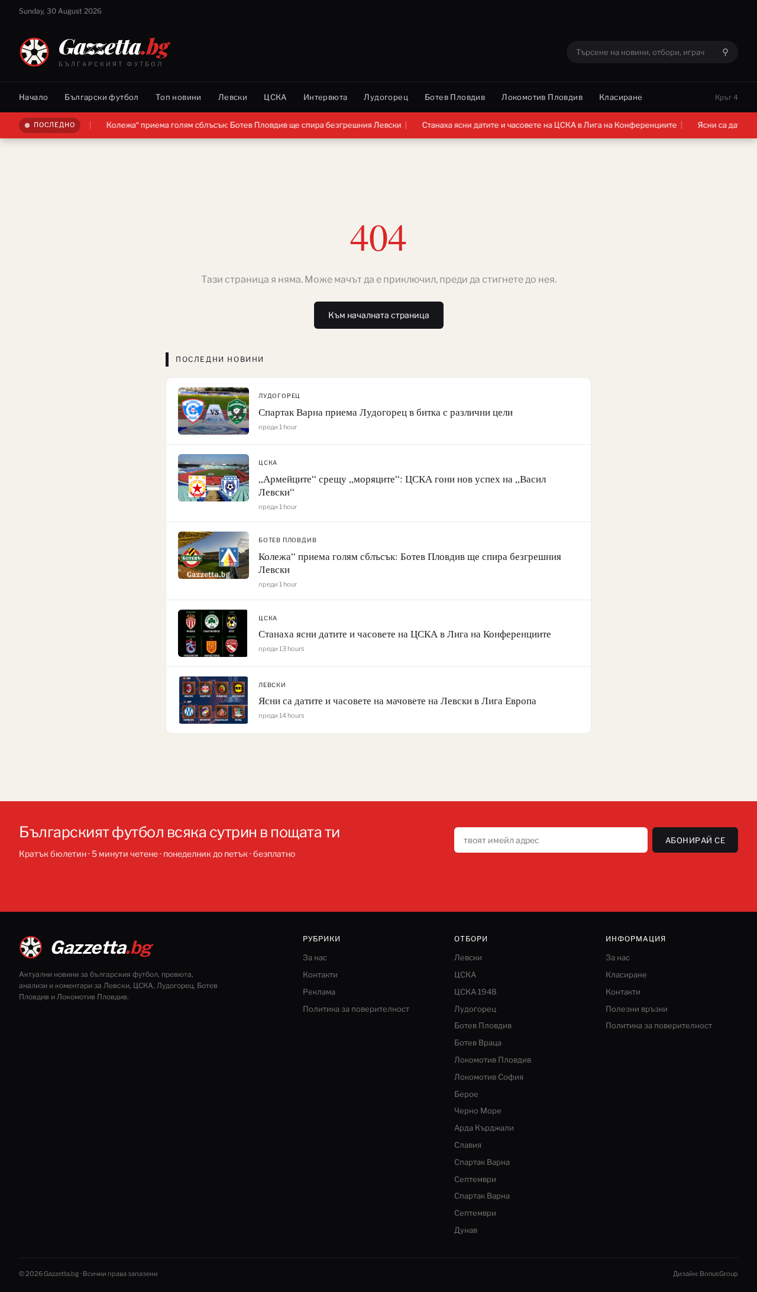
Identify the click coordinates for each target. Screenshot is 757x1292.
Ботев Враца (478, 1042)
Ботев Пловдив (455, 97)
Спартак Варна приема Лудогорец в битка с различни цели (385, 412)
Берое (466, 1094)
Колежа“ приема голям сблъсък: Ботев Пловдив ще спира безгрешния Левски (232, 124)
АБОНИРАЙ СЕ (695, 840)
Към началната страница (378, 315)
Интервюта (325, 97)
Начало (33, 97)
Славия (467, 1144)
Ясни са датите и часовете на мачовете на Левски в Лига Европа (397, 700)
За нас (315, 957)
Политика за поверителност (356, 1008)
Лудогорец (386, 97)
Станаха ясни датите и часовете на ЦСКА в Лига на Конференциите (527, 124)
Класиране (621, 97)
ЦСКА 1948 (475, 991)
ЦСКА (275, 97)
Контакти (320, 974)
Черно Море (478, 1110)
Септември (475, 1179)
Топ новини (179, 97)
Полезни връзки (637, 1008)
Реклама (319, 991)
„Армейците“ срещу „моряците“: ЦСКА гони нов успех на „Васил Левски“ (402, 485)
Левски (232, 97)
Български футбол (101, 97)
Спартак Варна (482, 1162)
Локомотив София (488, 1076)
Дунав (465, 1230)
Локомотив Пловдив (542, 97)
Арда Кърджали (484, 1127)
